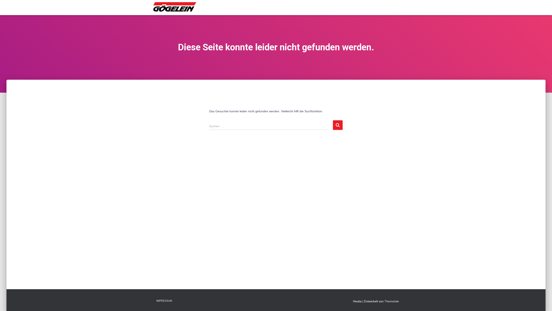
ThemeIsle (391, 301)
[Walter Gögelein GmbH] (175, 7)
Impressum (164, 300)
